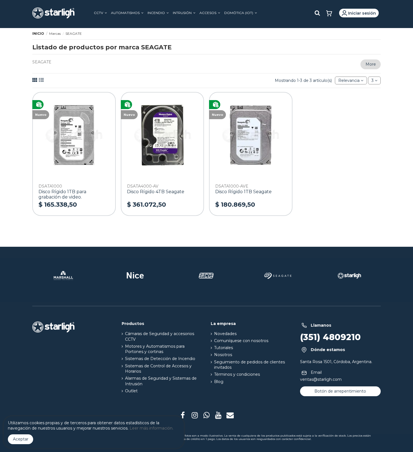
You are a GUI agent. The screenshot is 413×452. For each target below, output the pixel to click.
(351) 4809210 (330, 337)
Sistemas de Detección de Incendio (160, 358)
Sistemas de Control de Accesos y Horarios (158, 368)
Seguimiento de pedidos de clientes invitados (249, 364)
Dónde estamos (328, 349)
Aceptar (20, 439)
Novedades (225, 333)
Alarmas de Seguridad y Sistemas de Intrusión (161, 381)
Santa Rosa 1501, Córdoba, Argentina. (336, 361)
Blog (218, 381)
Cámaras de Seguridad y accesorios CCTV (159, 336)
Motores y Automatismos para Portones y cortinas (155, 349)
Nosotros (223, 354)
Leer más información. (151, 428)
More (371, 64)
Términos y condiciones (237, 374)
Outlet (131, 390)
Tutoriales (223, 347)
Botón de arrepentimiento (340, 391)
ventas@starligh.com (321, 379)
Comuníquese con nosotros (241, 340)
